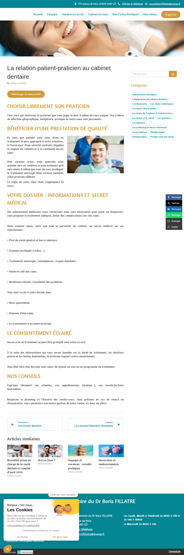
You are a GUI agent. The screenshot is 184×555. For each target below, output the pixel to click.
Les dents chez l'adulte (144, 108)
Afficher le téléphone (132, 4)
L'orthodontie (139, 103)
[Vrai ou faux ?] (50, 451)
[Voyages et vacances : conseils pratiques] (80, 451)
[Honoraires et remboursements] (111, 451)
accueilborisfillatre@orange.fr (86, 534)
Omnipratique (157, 132)
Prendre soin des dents (162, 136)
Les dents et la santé (143, 118)
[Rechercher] (173, 74)
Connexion (174, 551)
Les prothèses (139, 132)
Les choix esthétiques (162, 103)
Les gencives (164, 118)
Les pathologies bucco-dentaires (149, 127)
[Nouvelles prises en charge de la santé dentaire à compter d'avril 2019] (19, 451)
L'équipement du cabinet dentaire (149, 99)
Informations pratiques (144, 94)
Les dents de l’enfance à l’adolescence (152, 113)
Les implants (138, 122)
